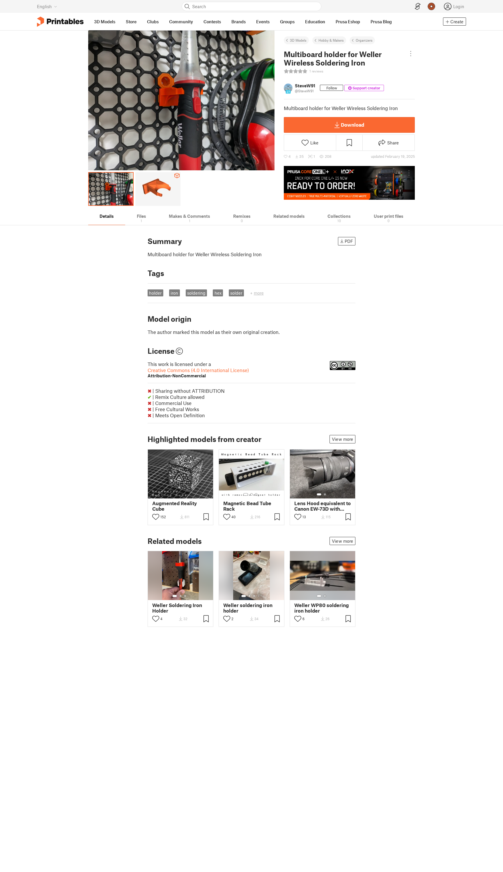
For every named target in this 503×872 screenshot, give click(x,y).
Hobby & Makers (331, 40)
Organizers (364, 40)
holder (155, 293)
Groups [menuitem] (287, 21)
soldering (196, 293)
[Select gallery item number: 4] (259, 596)
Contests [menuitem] (212, 21)
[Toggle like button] (155, 516)
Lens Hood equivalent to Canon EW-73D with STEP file (322, 506)
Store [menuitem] (131, 21)
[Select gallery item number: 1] (245, 494)
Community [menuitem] (181, 21)
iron (174, 293)
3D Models (298, 40)
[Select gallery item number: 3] (256, 494)
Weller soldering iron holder (247, 607)
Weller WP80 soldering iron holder (321, 607)
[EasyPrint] (417, 6)
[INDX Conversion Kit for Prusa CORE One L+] (349, 183)
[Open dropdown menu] (411, 53)
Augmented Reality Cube (174, 506)
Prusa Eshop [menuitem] (348, 21)
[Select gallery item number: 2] (251, 494)
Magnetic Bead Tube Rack (247, 506)
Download (352, 125)
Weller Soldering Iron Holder (177, 607)
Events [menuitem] (263, 21)
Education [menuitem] (315, 21)
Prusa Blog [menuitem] (381, 21)
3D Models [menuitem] (104, 21)
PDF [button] (349, 241)
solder (236, 293)
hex (218, 293)
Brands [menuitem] (238, 21)
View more (342, 439)
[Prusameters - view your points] (431, 6)
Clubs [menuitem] (153, 21)
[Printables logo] (60, 22)
